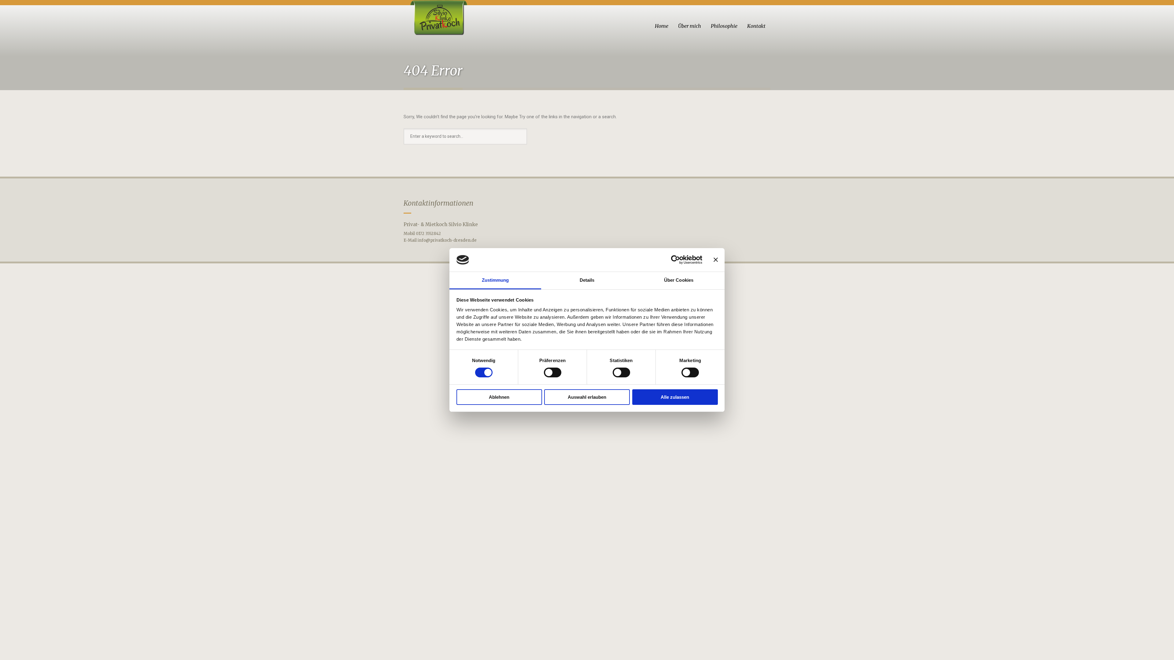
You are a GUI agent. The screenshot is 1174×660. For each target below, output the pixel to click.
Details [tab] (587, 280)
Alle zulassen (675, 397)
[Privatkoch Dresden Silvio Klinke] (438, 17)
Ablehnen (499, 397)
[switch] (552, 372)
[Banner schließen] (716, 260)
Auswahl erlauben (587, 397)
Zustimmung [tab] (495, 280)
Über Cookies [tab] (678, 280)
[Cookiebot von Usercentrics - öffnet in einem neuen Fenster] (675, 259)
